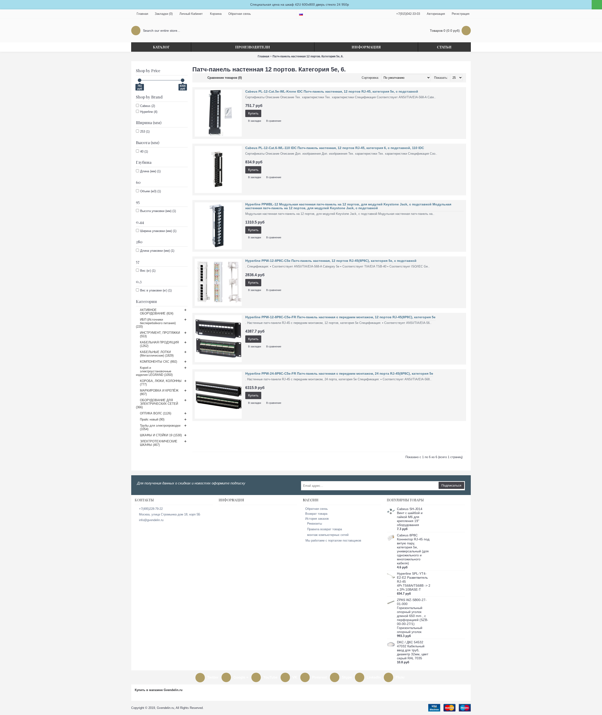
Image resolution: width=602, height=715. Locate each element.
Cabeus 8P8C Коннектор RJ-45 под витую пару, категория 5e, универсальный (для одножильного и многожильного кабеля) (413, 549)
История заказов (317, 518)
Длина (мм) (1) (150, 171)
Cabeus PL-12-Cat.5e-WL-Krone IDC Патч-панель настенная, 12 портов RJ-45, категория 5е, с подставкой (331, 91)
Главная (263, 56)
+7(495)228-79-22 (151, 509)
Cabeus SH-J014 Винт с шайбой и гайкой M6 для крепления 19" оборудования (410, 517)
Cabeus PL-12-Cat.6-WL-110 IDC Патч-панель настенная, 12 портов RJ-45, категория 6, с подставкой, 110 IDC (334, 148)
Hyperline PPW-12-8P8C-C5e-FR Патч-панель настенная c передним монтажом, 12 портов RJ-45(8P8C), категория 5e (340, 317)
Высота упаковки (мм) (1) (158, 211)
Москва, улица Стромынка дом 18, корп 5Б (169, 514)
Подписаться (451, 485)
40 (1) (144, 151)
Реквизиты (314, 523)
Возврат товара (316, 513)
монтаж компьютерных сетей (328, 535)
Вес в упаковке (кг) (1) (156, 290)
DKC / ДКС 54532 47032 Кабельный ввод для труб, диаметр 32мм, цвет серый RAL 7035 (412, 650)
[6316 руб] (182, 80)
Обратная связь (316, 509)
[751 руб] (139, 80)
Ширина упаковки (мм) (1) (158, 231)
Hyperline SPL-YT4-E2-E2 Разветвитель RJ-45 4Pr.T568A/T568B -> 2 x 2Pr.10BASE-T (413, 581)
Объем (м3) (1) (150, 191)
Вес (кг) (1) (147, 270)
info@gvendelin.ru (151, 520)
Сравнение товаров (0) (224, 77)
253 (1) (145, 131)
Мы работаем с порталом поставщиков (333, 540)
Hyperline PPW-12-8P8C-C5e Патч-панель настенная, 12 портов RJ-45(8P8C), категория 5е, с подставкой (330, 261)
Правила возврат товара (324, 529)
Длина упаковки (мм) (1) (157, 250)
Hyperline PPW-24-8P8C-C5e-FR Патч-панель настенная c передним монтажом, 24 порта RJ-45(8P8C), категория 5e (339, 373)
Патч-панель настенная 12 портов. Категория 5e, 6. (308, 56)
